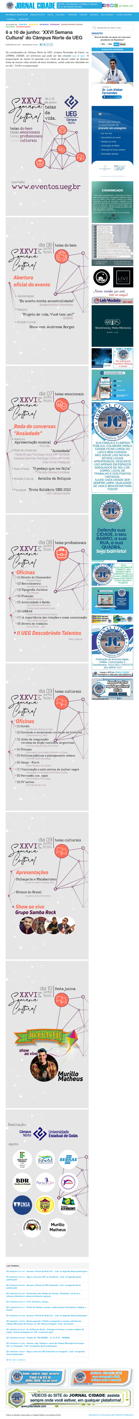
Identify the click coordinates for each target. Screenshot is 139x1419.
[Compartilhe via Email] (51, 44)
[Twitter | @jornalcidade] (112, 5)
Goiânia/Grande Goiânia (72, 24)
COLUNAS (60, 14)
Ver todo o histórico (16, 1359)
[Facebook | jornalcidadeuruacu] (103, 5)
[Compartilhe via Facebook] (41, 44)
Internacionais (23, 27)
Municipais (33, 24)
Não (110, 44)
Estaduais (54, 24)
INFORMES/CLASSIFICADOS (17, 14)
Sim (103, 44)
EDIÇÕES (11, 19)
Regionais (44, 24)
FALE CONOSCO (107, 14)
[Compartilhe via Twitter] (44, 44)
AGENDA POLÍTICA (37, 14)
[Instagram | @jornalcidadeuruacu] (108, 5)
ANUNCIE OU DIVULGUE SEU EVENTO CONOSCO (111, 1415)
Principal (23, 24)
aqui (74, 55)
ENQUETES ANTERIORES (113, 49)
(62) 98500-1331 (126, 5)
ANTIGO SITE (24, 19)
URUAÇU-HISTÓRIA (124, 14)
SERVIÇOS (94, 14)
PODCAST (83, 14)
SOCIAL (50, 14)
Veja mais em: (11, 24)
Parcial (122, 44)
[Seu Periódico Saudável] (30, 5)
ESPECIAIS (72, 14)
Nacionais (10, 27)
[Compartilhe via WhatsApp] (48, 44)
